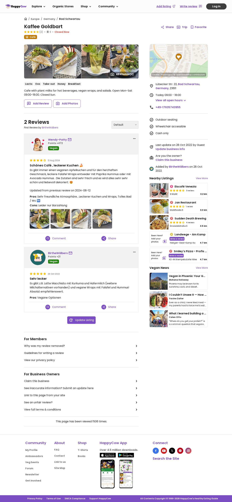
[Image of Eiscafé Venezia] (159, 190)
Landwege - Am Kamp (190, 234)
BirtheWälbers (50, 127)
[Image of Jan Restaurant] (159, 206)
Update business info (170, 149)
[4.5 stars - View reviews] (31, 31)
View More (202, 178)
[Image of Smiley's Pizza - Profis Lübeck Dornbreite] (159, 255)
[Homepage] (15, 6)
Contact (59, 456)
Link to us (60, 462)
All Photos (125, 74)
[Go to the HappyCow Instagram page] (188, 451)
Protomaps (166, 74)
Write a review (177, 238)
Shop (84, 6)
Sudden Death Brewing (190, 218)
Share (170, 27)
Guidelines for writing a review (44, 353)
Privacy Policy (34, 498)
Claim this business (36, 381)
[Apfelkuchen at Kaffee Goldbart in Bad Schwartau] (67, 61)
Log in (216, 6)
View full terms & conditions (42, 409)
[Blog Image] (159, 281)
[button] (179, 57)
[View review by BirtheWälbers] (38, 257)
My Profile (31, 450)
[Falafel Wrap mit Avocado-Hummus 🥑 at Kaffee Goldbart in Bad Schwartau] (38, 61)
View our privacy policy (39, 360)
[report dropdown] (134, 139)
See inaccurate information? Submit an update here (59, 388)
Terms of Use (53, 498)
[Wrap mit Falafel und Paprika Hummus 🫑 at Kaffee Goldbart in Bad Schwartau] (124, 61)
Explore (37, 6)
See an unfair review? (38, 402)
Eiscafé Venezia (185, 187)
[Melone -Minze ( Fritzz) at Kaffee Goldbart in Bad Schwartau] (95, 61)
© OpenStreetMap (183, 74)
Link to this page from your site (44, 395)
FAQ (56, 449)
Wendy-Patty (57, 140)
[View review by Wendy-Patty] (38, 144)
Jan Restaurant (185, 202)
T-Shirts (83, 450)
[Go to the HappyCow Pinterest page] (180, 451)
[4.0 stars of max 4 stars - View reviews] (177, 206)
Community (106, 6)
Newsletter (32, 474)
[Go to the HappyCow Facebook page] (156, 451)
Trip (184, 27)
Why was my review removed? (44, 346)
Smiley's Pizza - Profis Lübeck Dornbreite (202, 251)
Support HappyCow (100, 498)
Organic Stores (63, 6)
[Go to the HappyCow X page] (172, 451)
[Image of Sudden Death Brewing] (159, 222)
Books (81, 456)
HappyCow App (113, 443)
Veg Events (32, 462)
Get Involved (33, 480)
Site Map (59, 468)
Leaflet (156, 74)
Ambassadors (34, 456)
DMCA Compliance (75, 498)
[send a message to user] (70, 140)
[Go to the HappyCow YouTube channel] (164, 451)
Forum (29, 468)
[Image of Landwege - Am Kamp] (159, 238)
